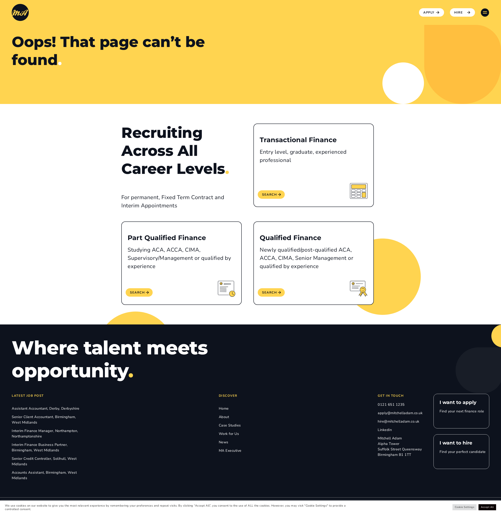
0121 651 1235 (391, 404)
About (224, 417)
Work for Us (229, 433)
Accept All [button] (487, 507)
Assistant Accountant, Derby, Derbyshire (45, 408)
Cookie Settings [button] (464, 507)
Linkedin (385, 429)
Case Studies (230, 425)
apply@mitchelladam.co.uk (400, 413)
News (223, 442)
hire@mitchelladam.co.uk (398, 421)
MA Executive (230, 450)
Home (224, 408)
